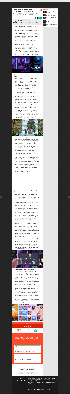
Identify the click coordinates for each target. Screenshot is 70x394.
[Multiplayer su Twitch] (21, 380)
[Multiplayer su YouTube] (22, 380)
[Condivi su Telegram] (41, 18)
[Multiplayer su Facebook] (15, 380)
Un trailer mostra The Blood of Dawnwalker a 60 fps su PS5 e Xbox (51, 21)
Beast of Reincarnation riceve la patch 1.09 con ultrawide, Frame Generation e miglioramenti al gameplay (51, 24)
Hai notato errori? (17, 366)
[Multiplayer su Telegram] (20, 380)
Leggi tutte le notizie (54, 26)
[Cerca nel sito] (67, 1)
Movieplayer (32, 389)
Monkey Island (24, 40)
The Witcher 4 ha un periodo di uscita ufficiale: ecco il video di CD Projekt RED (51, 12)
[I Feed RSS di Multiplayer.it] (24, 380)
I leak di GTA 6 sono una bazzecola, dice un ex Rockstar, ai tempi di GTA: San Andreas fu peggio (51, 18)
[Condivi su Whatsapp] (39, 18)
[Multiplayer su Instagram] (18, 380)
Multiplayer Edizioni (48, 389)
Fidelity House (39, 389)
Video (29, 22)
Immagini (37, 22)
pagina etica (35, 373)
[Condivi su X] (37, 18)
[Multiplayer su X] (17, 380)
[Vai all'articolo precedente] (69, 197)
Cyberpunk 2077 (36, 30)
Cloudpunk (29, 29)
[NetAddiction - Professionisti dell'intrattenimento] (34, 388)
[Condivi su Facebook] (35, 18)
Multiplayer (29, 389)
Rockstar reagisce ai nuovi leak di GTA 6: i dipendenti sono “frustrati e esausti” (51, 15)
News (21, 22)
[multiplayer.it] (20, 378)
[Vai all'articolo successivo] (1, 197)
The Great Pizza (43, 389)
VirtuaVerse (20, 20)
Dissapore (35, 389)
